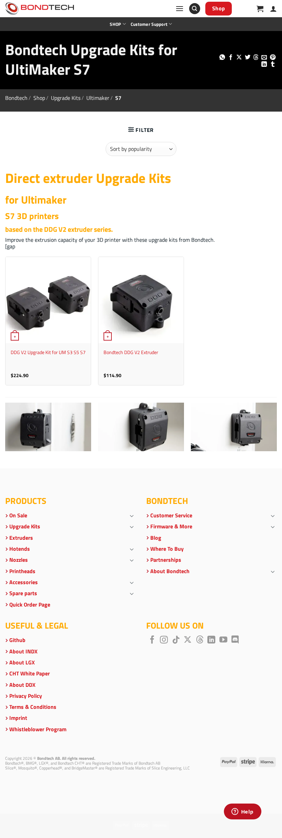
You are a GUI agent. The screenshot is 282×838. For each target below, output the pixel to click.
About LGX (22, 662)
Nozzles (18, 560)
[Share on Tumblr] (272, 64)
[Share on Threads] (256, 57)
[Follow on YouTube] (223, 640)
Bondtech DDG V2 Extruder (131, 352)
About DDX (22, 685)
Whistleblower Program (37, 729)
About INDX (23, 651)
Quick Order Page (29, 604)
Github (17, 640)
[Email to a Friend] (264, 57)
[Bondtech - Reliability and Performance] (39, 8)
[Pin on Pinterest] (272, 57)
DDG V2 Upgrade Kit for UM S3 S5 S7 (48, 352)
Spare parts (23, 593)
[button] (179, 8)
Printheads (22, 571)
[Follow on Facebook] (152, 640)
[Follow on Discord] (235, 640)
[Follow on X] (188, 640)
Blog (155, 538)
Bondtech (16, 98)
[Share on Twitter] (247, 57)
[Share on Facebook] (230, 57)
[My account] (273, 8)
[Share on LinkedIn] (264, 64)
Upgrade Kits (65, 98)
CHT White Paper (29, 673)
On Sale (18, 515)
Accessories (23, 582)
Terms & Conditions (32, 707)
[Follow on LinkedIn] (211, 640)
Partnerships (165, 560)
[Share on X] (239, 57)
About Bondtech (169, 571)
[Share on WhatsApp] (222, 57)
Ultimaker (97, 98)
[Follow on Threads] (200, 640)
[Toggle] (132, 515)
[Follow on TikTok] (176, 640)
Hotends (19, 549)
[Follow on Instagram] (164, 640)
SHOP (115, 24)
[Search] (194, 8)
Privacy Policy (25, 696)
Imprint (18, 718)
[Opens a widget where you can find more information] (242, 812)
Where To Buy (167, 549)
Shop (39, 98)
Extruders (21, 538)
